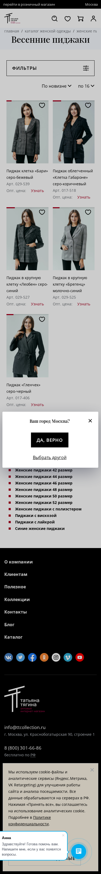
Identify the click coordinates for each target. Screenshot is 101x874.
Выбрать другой (50, 457)
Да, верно (50, 440)
